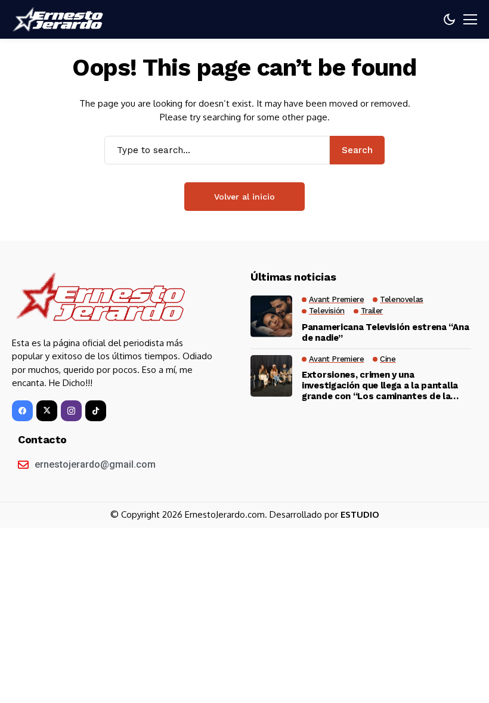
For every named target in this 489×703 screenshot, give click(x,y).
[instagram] (71, 410)
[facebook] (22, 410)
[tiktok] (95, 410)
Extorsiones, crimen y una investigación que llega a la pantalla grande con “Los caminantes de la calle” (380, 385)
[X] (46, 410)
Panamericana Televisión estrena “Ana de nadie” (385, 332)
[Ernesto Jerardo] (59, 19)
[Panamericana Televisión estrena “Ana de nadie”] (271, 316)
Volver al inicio (244, 196)
